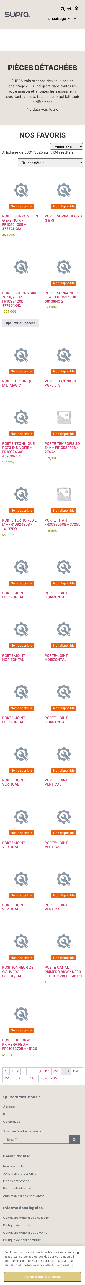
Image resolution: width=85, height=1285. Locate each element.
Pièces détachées (16, 1181)
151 (47, 1071)
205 (54, 1078)
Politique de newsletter (19, 1225)
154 (75, 1071)
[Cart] (69, 8)
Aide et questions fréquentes (23, 1196)
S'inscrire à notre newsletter (23, 1131)
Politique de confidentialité (22, 1240)
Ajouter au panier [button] (20, 323)
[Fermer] (78, 1253)
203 (33, 1078)
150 (38, 1071)
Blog (6, 1114)
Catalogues (11, 1122)
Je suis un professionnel (20, 1173)
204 (43, 1078)
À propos (9, 1107)
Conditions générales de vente (25, 1233)
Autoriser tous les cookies (42, 1276)
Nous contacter (14, 1166)
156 (17, 1078)
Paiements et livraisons (19, 1188)
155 (7, 1078)
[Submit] (74, 1139)
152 (56, 1071)
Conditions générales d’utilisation (27, 1218)
